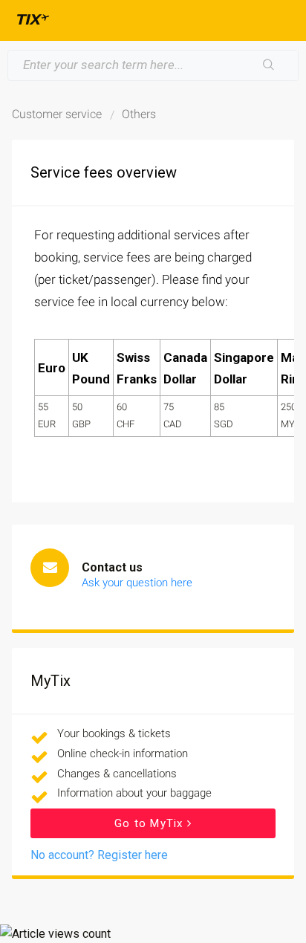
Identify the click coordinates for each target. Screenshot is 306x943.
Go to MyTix (150, 823)
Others (139, 114)
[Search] (269, 65)
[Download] (125, 464)
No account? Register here (99, 855)
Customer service (57, 114)
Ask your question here (137, 582)
